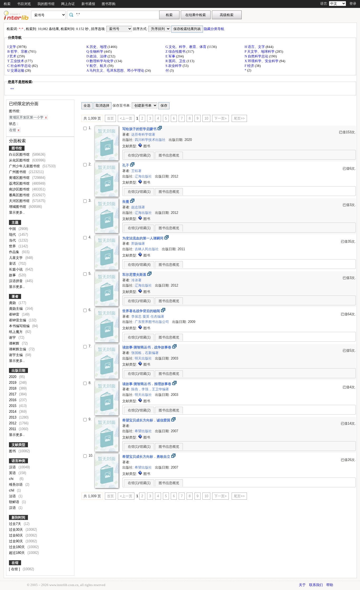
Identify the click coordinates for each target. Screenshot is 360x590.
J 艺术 (12, 56)
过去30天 (16, 530)
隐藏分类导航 (214, 29)
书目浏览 (24, 4)
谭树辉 (14, 343)
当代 (13, 240)
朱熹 (126, 202)
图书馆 (17, 148)
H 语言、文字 (255, 47)
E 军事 (171, 56)
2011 (13, 429)
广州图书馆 (18, 172)
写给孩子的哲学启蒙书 (140, 129)
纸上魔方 (16, 332)
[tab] (139, 155)
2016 (13, 400)
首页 (110, 118)
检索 (7, 4)
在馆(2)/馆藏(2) (139, 155)
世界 (13, 246)
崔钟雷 (14, 314)
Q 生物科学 (95, 51)
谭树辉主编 (18, 349)
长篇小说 (16, 269)
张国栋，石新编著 (145, 353)
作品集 (14, 252)
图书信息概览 (169, 155)
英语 (13, 473)
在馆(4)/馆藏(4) (139, 265)
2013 (13, 417)
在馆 (15, 563)
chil (12, 490)
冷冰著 (136, 280)
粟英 (146, 316)
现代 (13, 235)
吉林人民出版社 (147, 249)
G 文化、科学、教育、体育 (186, 47)
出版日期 (18, 370)
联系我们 (316, 585)
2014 (13, 412)
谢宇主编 (16, 355)
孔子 (126, 165)
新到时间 (18, 517)
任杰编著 (157, 316)
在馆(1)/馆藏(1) (139, 192)
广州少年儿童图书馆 (25, 166)
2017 (13, 394)
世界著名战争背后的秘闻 (141, 311)
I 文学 (12, 47)
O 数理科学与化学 (100, 61)
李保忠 (137, 316)
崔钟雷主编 (18, 320)
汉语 (13, 467)
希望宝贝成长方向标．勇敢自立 (146, 457)
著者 (15, 296)
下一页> (220, 118)
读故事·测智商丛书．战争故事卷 (147, 347)
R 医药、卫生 (176, 61)
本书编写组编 (20, 326)
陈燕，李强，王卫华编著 (150, 389)
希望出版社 (144, 431)
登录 (352, 4)
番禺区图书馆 (20, 195)
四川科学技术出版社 (151, 140)
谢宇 (13, 338)
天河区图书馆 (20, 201)
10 (206, 118)
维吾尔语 (16, 484)
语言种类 (18, 461)
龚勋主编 (16, 309)
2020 (13, 377)
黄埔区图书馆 (20, 178)
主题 (15, 222)
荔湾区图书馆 (20, 183)
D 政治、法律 (97, 56)
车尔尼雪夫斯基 (134, 275)
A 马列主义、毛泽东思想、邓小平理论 (115, 70)
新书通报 (88, 4)
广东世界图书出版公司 (152, 322)
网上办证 (68, 4)
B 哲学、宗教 (17, 51)
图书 (13, 451)
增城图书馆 (18, 207)
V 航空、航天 (97, 66)
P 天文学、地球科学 (260, 51)
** (12, 89)
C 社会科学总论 (19, 66)
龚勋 (13, 303)
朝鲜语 (14, 502)
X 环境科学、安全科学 (262, 61)
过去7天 (15, 524)
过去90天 (16, 541)
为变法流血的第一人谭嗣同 (143, 238)
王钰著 (136, 171)
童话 (13, 264)
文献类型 (18, 445)
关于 (302, 585)
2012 (13, 423)
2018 (13, 388)
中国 (13, 229)
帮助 (329, 585)
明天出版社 (144, 358)
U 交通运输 (16, 70)
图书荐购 (108, 4)
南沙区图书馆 (20, 189)
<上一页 (126, 118)
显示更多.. (17, 212)
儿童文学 (16, 258)
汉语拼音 (16, 281)
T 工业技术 (16, 61)
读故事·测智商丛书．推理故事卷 (147, 384)
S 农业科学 (174, 66)
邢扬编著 (138, 243)
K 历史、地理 (97, 47)
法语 (13, 496)
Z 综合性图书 (176, 51)
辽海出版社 (144, 176)
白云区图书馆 (20, 154)
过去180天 (17, 547)
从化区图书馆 (20, 160)
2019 (13, 383)
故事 (13, 275)
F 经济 (250, 66)
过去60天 (16, 535)
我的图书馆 (46, 4)
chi (13, 479)
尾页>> (239, 118)
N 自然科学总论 (257, 56)
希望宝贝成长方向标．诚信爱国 (146, 420)
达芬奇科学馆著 (143, 134)
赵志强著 (138, 207)
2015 (13, 406)
